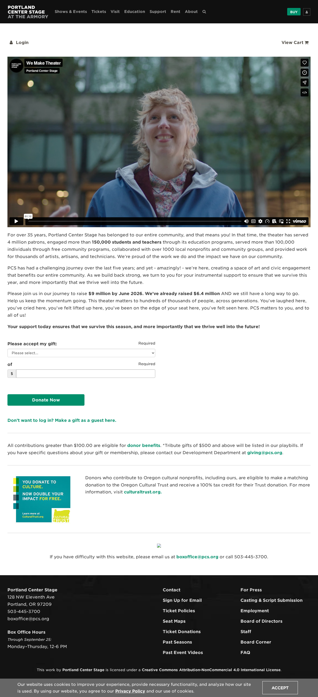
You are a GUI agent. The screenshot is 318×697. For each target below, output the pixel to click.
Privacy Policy (130, 691)
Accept (280, 688)
